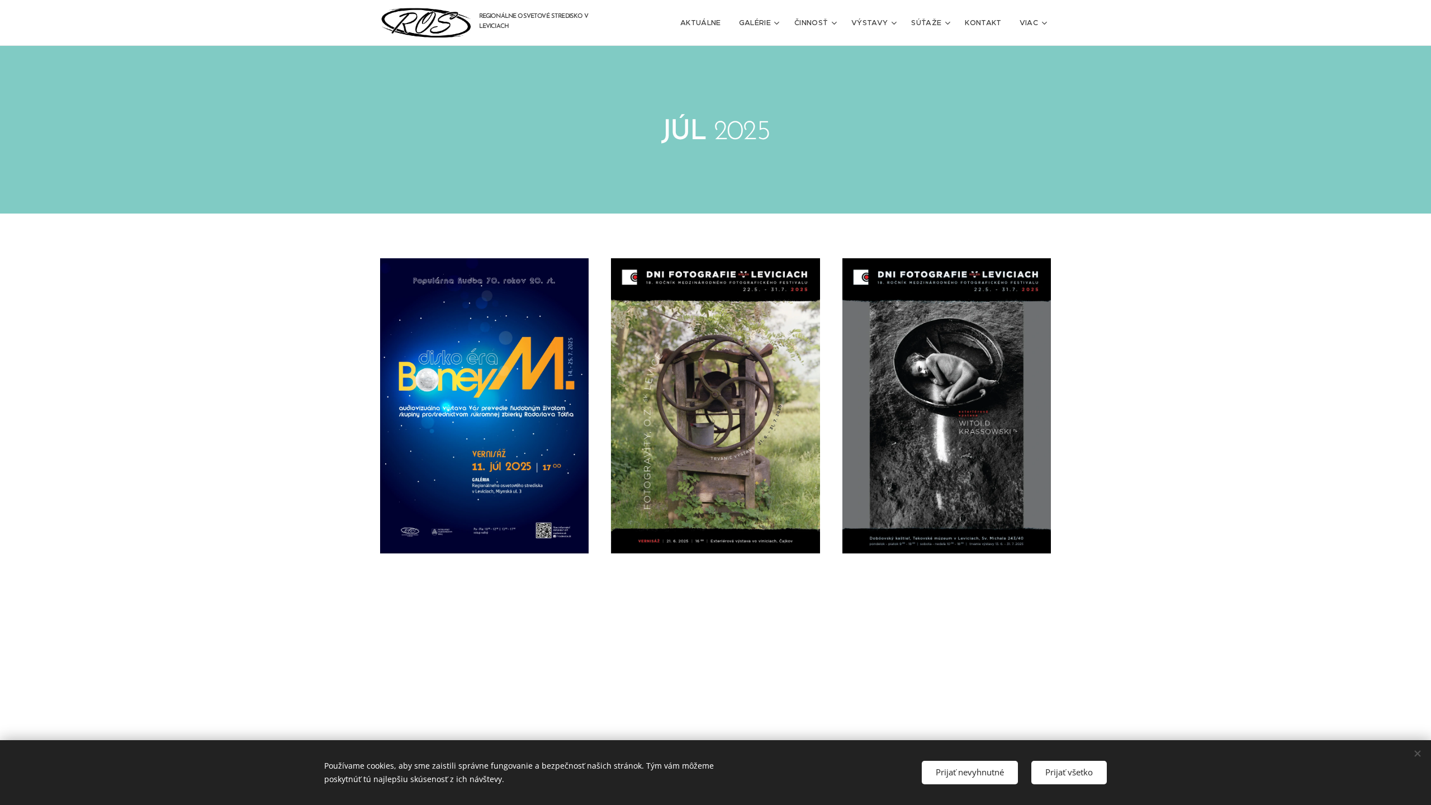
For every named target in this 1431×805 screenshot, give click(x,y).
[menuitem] (703, 23)
